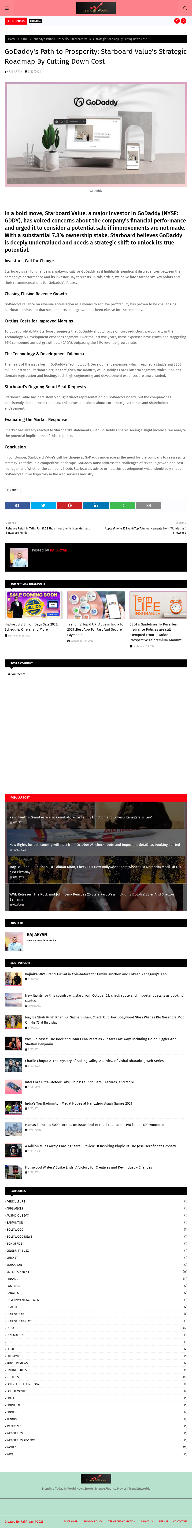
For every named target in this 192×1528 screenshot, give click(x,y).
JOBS (97, 1342)
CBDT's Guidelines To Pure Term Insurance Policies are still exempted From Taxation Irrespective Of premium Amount (155, 632)
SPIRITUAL (97, 1405)
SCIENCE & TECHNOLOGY (97, 1384)
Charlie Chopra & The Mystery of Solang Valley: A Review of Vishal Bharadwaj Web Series (94, 1061)
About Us (147, 1521)
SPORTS (97, 1412)
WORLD (97, 1447)
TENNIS (97, 1419)
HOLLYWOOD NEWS (97, 1321)
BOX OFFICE (97, 1243)
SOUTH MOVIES (97, 1391)
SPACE (97, 1398)
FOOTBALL (97, 1286)
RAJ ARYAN (15, 71)
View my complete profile (41, 940)
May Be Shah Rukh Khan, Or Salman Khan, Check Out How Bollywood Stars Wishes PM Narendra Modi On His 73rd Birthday (95, 869)
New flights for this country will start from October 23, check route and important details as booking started (94, 845)
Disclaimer (71, 1521)
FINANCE (23, 39)
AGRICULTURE (97, 1201)
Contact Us (180, 1521)
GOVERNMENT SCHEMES (97, 1300)
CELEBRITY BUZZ (97, 1250)
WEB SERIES (97, 1433)
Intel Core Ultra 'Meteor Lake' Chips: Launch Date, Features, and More (79, 1082)
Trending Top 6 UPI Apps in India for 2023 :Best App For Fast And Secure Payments (96, 629)
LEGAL (97, 1349)
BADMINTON (97, 1222)
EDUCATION (97, 1264)
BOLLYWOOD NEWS (97, 1236)
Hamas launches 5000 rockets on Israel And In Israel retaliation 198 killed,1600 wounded (94, 1125)
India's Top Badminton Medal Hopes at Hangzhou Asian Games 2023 (78, 1103)
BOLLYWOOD (97, 1229)
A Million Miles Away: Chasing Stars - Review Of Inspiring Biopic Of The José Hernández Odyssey (100, 1146)
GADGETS (97, 1293)
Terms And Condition (121, 1521)
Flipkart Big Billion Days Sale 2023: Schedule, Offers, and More (31, 627)
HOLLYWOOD (97, 1314)
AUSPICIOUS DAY (97, 1215)
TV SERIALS (97, 1426)
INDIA (97, 1328)
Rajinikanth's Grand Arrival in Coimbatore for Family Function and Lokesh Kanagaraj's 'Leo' (80, 817)
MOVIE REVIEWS (97, 1363)
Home (12, 39)
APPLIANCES (97, 1208)
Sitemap (164, 1521)
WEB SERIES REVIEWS (97, 1440)
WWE (97, 1454)
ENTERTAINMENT (97, 1271)
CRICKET (97, 1257)
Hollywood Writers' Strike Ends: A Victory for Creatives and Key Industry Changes (88, 1167)
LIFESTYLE (97, 1356)
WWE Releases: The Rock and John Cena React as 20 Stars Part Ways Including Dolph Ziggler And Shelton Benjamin (91, 897)
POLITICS (97, 1377)
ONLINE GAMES (97, 1370)
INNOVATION (97, 1335)
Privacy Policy (93, 1521)
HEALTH (97, 1307)
